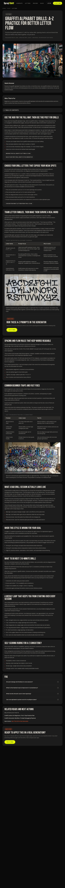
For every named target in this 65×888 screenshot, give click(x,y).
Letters (27, 3)
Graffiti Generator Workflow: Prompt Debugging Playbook (20, 718)
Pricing (35, 3)
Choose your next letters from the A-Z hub (19, 203)
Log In (49, 3)
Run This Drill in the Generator (20, 721)
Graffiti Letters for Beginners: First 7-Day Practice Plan (19, 715)
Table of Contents (12, 110)
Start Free (57, 3)
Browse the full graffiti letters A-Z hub (18, 153)
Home (4, 8)
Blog (42, 3)
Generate (19, 3)
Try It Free (11, 330)
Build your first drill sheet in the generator (19, 157)
